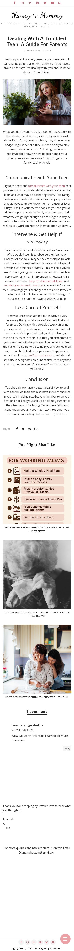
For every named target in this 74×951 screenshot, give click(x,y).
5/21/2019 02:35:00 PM (23, 729)
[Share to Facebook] (16, 429)
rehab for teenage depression (23, 285)
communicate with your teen (46, 186)
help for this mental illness (46, 281)
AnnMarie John (56, 948)
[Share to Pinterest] (30, 429)
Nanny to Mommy (37, 15)
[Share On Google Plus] (36, 429)
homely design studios (27, 725)
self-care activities (40, 355)
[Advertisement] (37, 901)
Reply (67, 748)
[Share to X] (23, 429)
